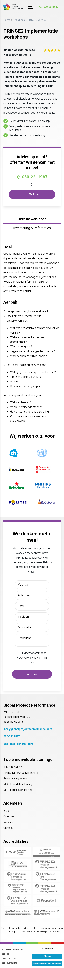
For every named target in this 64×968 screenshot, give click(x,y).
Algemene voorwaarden (52, 928)
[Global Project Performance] (13, 7)
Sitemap (12, 931)
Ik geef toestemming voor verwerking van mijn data (32, 657)
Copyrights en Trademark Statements (18, 928)
